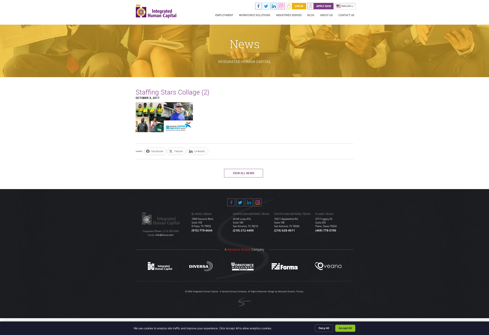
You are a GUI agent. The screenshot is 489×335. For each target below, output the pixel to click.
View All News (243, 173)
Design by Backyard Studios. (282, 291)
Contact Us (346, 15)
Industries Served (289, 15)
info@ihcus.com (164, 235)
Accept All (345, 328)
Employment (224, 15)
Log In (299, 6)
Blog (310, 15)
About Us (326, 15)
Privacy (299, 291)
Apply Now (323, 6)
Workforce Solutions (254, 15)
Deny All (324, 328)
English (346, 6)
